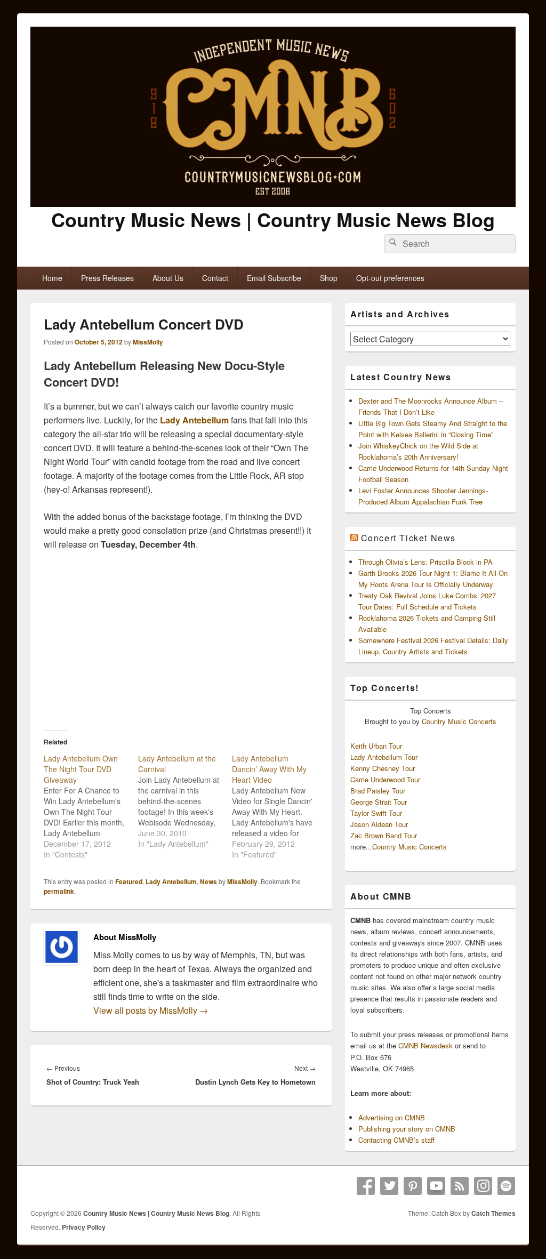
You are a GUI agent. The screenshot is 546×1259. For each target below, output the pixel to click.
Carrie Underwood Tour (385, 779)
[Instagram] (483, 1186)
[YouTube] (436, 1186)
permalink (59, 891)
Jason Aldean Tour (379, 824)
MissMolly (148, 342)
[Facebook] (366, 1186)
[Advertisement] (181, 638)
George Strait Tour (378, 802)
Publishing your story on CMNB (406, 1129)
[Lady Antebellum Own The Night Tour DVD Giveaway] (91, 806)
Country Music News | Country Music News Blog (273, 219)
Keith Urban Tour (376, 746)
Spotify (506, 1186)
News (208, 881)
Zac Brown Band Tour (383, 835)
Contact (215, 277)
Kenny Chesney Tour (382, 768)
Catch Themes (493, 1213)
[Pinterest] (413, 1186)
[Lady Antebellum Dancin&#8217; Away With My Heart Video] (279, 806)
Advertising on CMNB (391, 1117)
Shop (329, 277)
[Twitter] (389, 1186)
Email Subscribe (274, 277)
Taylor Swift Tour (376, 813)
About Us (167, 277)
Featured (128, 881)
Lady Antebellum (194, 420)
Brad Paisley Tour (377, 790)
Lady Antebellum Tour (383, 757)
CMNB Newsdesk (425, 1045)
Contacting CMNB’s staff (396, 1140)
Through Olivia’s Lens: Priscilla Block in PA (425, 562)
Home (52, 277)
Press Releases (107, 277)
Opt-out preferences (390, 277)
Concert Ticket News (408, 538)
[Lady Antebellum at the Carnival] (185, 801)
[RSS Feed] (460, 1186)
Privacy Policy (84, 1227)
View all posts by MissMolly (150, 1010)
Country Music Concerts (459, 721)
